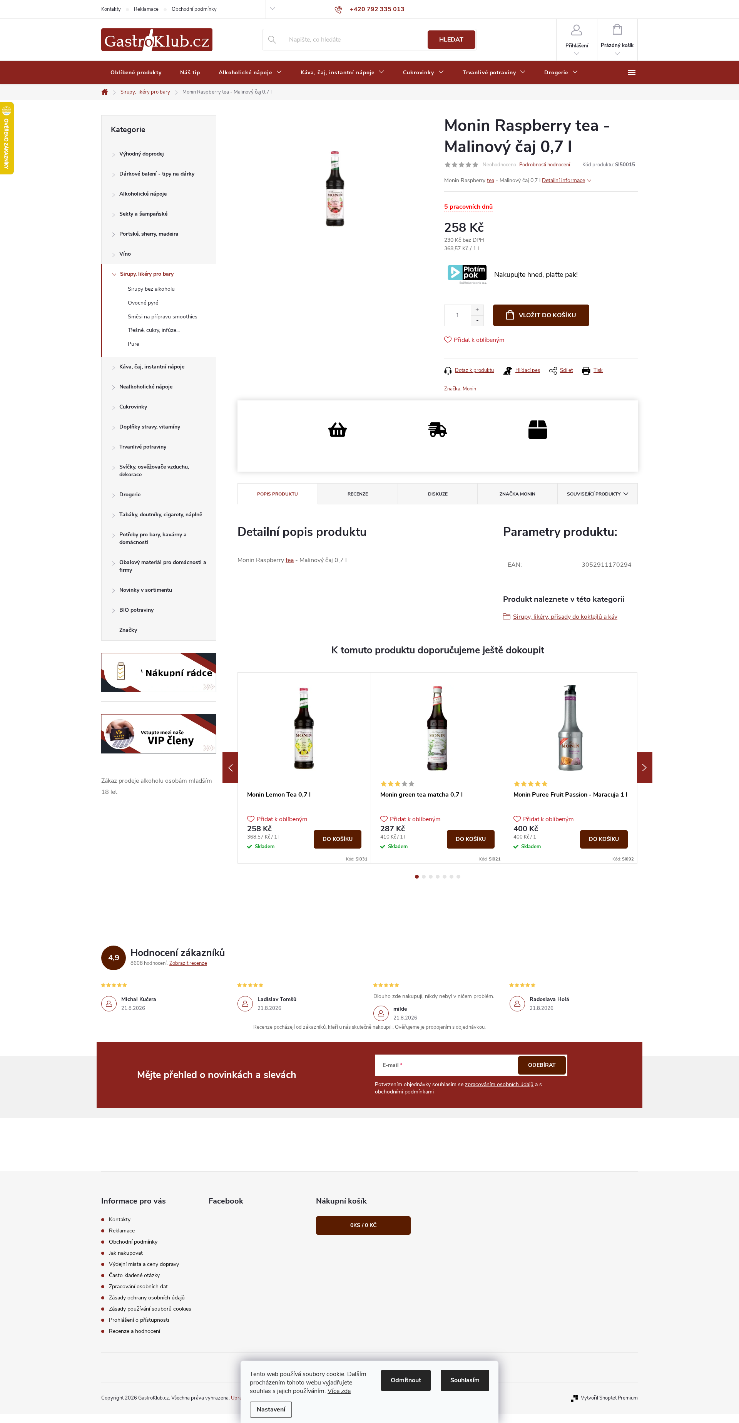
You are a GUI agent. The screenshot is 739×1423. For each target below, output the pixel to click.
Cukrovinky (133, 406)
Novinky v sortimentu (145, 590)
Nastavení (271, 1409)
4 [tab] (438, 877)
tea (490, 180)
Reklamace (146, 9)
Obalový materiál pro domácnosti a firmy (162, 566)
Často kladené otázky (134, 1275)
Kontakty (111, 9)
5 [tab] (444, 877)
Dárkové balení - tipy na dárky (156, 173)
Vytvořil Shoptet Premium (609, 1398)
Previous (230, 767)
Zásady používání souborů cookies (150, 1309)
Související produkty (593, 494)
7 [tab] (458, 877)
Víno (125, 254)
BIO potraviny (136, 610)
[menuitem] (136, 73)
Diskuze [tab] (438, 494)
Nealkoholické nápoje (145, 386)
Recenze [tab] (358, 494)
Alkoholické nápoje (143, 194)
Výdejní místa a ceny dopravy (144, 1264)
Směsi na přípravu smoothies (162, 316)
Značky (128, 630)
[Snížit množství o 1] (477, 320)
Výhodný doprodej (141, 153)
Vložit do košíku (547, 315)
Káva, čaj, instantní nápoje (151, 366)
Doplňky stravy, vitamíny (149, 426)
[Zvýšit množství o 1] (477, 310)
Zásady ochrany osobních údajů (147, 1297)
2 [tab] (424, 877)
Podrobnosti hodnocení (544, 165)
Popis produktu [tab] (277, 494)
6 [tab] (451, 877)
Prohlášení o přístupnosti (139, 1320)
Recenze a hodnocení (134, 1331)
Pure (133, 344)
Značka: (460, 388)
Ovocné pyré (143, 302)
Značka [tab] (517, 494)
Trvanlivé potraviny (142, 446)
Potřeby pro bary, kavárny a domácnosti (153, 538)
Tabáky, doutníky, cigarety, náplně (160, 514)
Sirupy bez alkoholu (151, 289)
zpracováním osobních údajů (499, 1084)
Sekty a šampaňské (143, 214)
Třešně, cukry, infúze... (154, 330)
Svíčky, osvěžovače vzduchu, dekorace (154, 470)
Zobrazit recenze (188, 963)
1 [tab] (417, 877)
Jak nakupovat (126, 1253)
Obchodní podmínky (194, 9)
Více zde (339, 1391)
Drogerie (129, 494)
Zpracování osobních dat (138, 1286)
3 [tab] (431, 877)
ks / (363, 1225)
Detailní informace (563, 180)
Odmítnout (406, 1380)
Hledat (451, 39)
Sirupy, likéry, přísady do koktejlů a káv (565, 617)
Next (644, 767)
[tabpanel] (304, 768)
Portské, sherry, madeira (149, 234)
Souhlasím (465, 1380)
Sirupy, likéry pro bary (147, 274)
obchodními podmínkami (404, 1091)
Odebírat (542, 1065)
